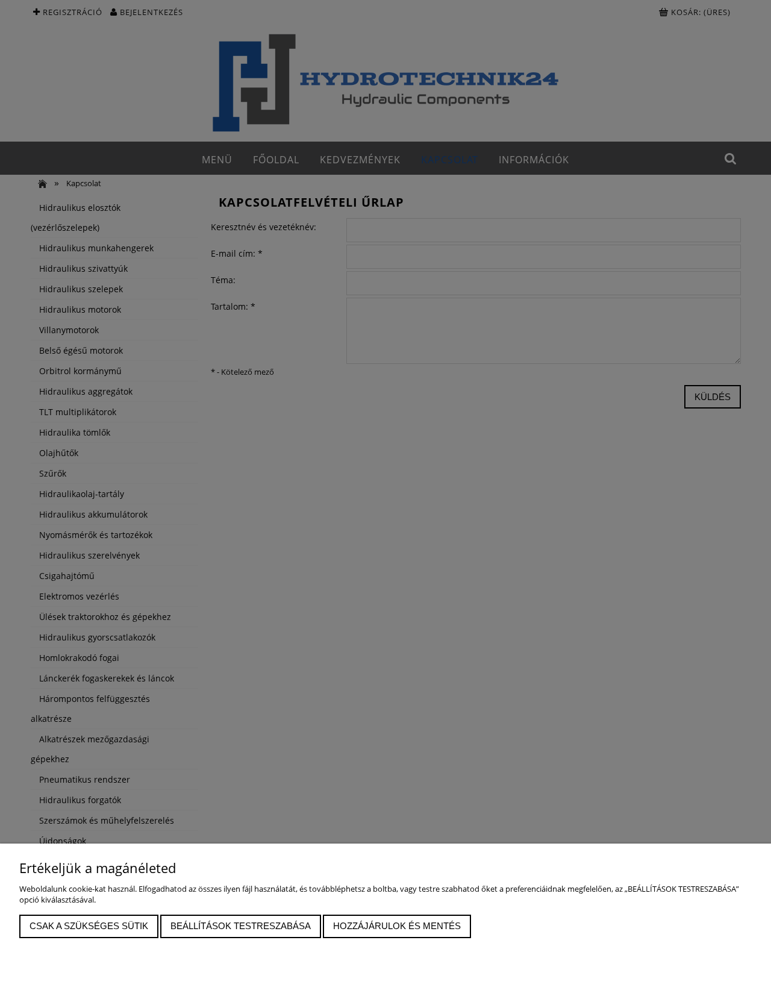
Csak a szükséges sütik (89, 926)
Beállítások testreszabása (240, 926)
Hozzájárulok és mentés (397, 926)
